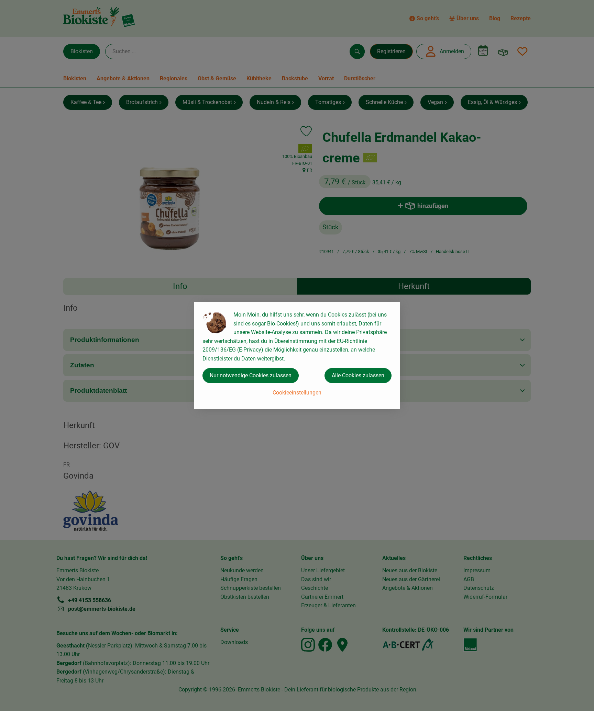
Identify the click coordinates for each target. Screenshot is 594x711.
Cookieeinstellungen (297, 392)
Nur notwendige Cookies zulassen (251, 375)
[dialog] (297, 355)
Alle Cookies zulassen (358, 375)
